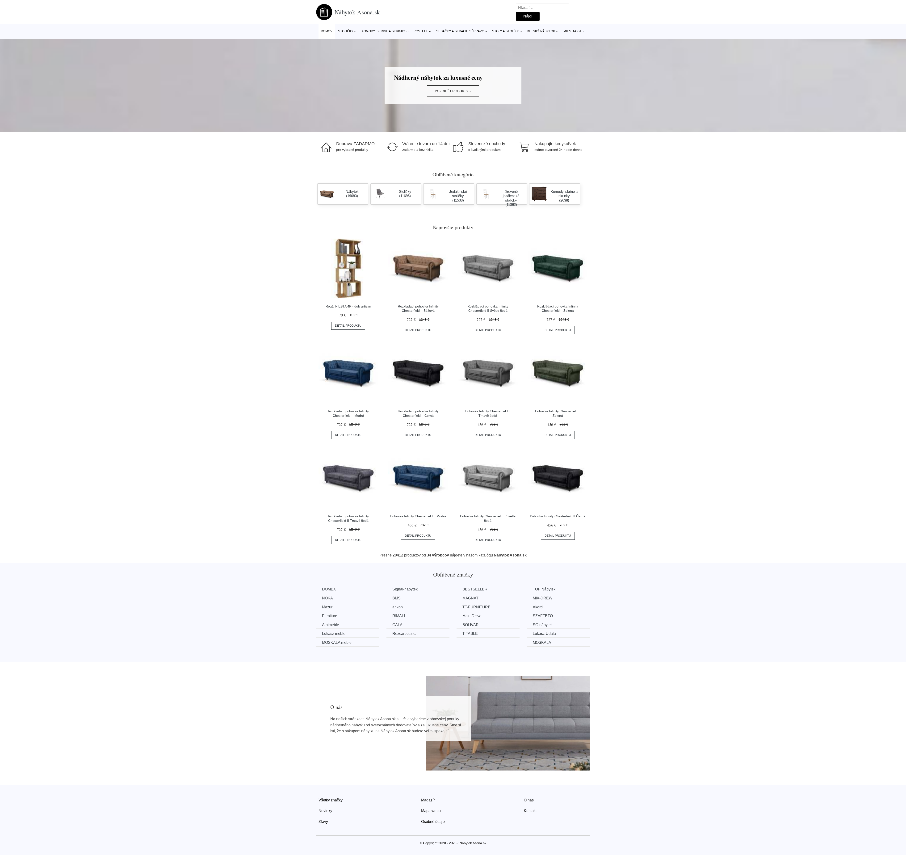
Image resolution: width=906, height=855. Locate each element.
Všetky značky (331, 800)
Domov (326, 31)
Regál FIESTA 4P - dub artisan (348, 306)
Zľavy (323, 822)
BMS (396, 598)
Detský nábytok (541, 31)
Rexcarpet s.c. (404, 634)
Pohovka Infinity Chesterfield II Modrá (418, 516)
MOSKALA (542, 642)
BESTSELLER (474, 589)
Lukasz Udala (544, 634)
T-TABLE (470, 634)
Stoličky (345, 31)
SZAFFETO (543, 616)
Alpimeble (330, 625)
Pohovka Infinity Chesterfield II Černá (557, 516)
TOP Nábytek (544, 589)
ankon (397, 607)
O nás (529, 800)
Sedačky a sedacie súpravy (460, 31)
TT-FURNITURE (476, 607)
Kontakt (530, 811)
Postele (421, 31)
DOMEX (329, 589)
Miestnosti (573, 31)
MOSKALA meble (337, 642)
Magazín (428, 800)
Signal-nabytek (405, 589)
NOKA (327, 598)
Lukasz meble (333, 634)
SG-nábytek (543, 625)
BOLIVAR (470, 625)
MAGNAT (470, 598)
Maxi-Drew (471, 616)
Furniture (329, 616)
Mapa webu (431, 811)
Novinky (325, 811)
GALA (397, 625)
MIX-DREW (542, 598)
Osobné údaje (433, 822)
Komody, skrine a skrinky (383, 31)
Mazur (327, 607)
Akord (538, 607)
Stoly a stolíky (505, 31)
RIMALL (399, 616)
